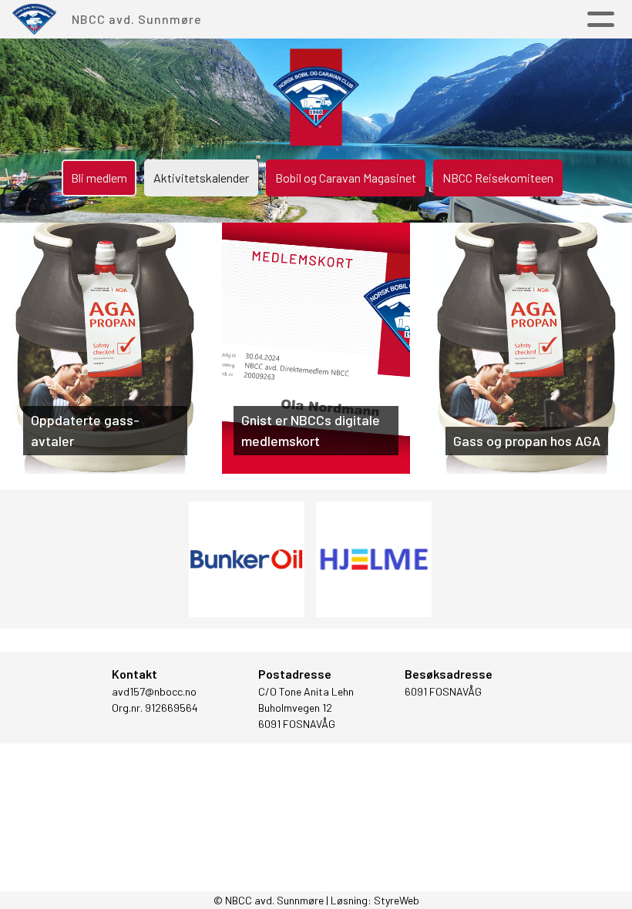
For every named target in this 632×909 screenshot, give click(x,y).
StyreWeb (396, 900)
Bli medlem (99, 177)
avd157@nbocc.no (154, 691)
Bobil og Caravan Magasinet (345, 177)
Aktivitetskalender (201, 177)
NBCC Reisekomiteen (497, 177)
